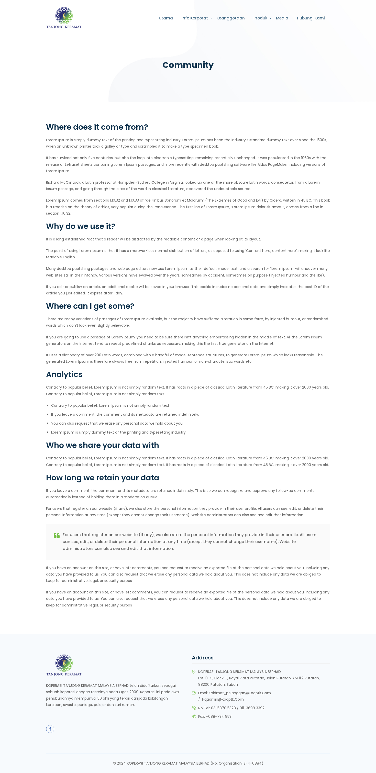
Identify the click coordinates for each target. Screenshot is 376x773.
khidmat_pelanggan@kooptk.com (240, 692)
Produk (260, 18)
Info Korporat (195, 18)
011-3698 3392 (252, 708)
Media (282, 18)
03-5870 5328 (223, 708)
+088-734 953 (218, 716)
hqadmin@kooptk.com (223, 699)
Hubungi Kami (311, 18)
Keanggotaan (231, 18)
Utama (166, 18)
